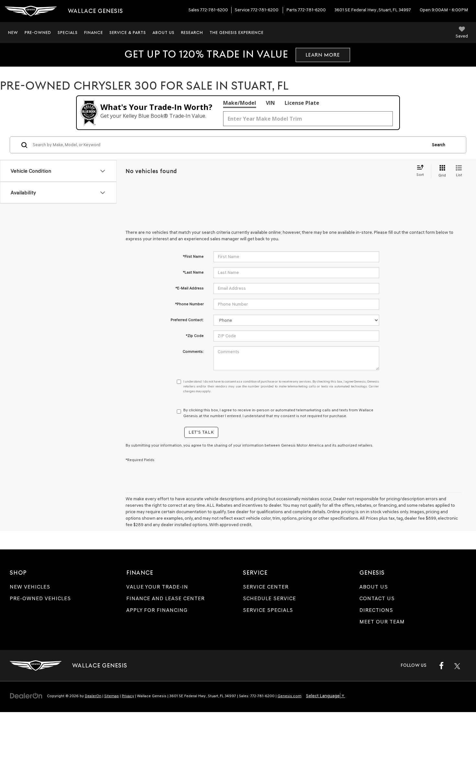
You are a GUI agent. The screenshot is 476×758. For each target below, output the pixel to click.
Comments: (193, 351)
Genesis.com (289, 696)
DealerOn (93, 696)
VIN (270, 102)
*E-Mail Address (190, 288)
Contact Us (377, 598)
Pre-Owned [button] (38, 32)
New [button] (13, 32)
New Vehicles (30, 587)
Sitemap (111, 696)
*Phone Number (189, 304)
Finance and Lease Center (165, 598)
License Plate (302, 102)
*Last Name (193, 272)
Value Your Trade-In (157, 587)
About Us (373, 587)
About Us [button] (164, 32)
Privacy (128, 696)
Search (438, 144)
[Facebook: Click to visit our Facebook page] (441, 665)
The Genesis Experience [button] (237, 32)
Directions (376, 610)
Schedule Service (269, 598)
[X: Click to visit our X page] (457, 665)
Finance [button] (93, 32)
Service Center (266, 587)
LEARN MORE (323, 55)
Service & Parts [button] (127, 32)
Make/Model (239, 102)
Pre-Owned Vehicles (40, 598)
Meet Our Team (382, 622)
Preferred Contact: (187, 320)
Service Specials (268, 610)
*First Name (193, 256)
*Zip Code (195, 335)
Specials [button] (68, 32)
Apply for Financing (156, 610)
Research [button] (192, 32)
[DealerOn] (26, 695)
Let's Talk (201, 432)
